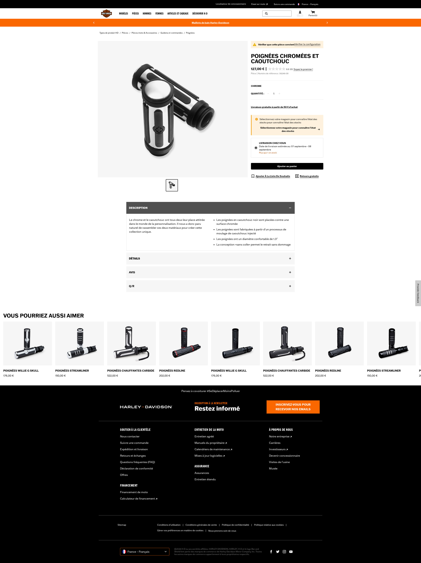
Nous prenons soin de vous (222, 530)
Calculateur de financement (137, 498)
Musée (273, 468)
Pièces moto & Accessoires (144, 33)
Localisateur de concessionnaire (231, 4)
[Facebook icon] (271, 552)
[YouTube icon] (291, 552)
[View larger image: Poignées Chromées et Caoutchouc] (173, 108)
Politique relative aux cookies (269, 525)
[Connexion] (300, 13)
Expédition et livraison (134, 449)
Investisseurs (277, 449)
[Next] (327, 22)
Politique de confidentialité (235, 525)
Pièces (125, 33)
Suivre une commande (284, 4)
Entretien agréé (204, 436)
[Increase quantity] (279, 93)
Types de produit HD (108, 33)
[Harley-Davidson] (155, 407)
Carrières (274, 442)
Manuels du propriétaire (209, 442)
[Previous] (93, 22)
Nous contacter (129, 436)
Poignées (190, 33)
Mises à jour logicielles (208, 455)
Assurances (202, 473)
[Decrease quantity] (268, 93)
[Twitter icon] (278, 552)
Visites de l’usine (279, 462)
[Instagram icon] (284, 552)
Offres (124, 475)
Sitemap (122, 525)
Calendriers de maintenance (212, 449)
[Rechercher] (277, 13)
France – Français (310, 4)
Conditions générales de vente (201, 525)
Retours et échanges (133, 455)
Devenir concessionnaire (284, 455)
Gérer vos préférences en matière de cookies (180, 530)
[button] (280, 69)
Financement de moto (134, 492)
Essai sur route (258, 4)
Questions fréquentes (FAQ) (137, 462)
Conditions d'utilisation (169, 525)
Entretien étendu (205, 479)
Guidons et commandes (172, 33)
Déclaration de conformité (136, 468)
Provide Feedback (418, 293)
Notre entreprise (279, 436)
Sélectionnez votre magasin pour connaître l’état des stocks (288, 129)
